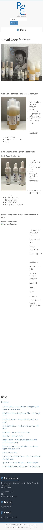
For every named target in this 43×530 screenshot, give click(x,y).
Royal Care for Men (9, 453)
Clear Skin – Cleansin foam (12, 436)
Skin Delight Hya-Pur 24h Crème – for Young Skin (21, 466)
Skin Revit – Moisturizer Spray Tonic (16, 432)
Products (4, 402)
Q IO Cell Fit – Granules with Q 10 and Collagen (20, 463)
